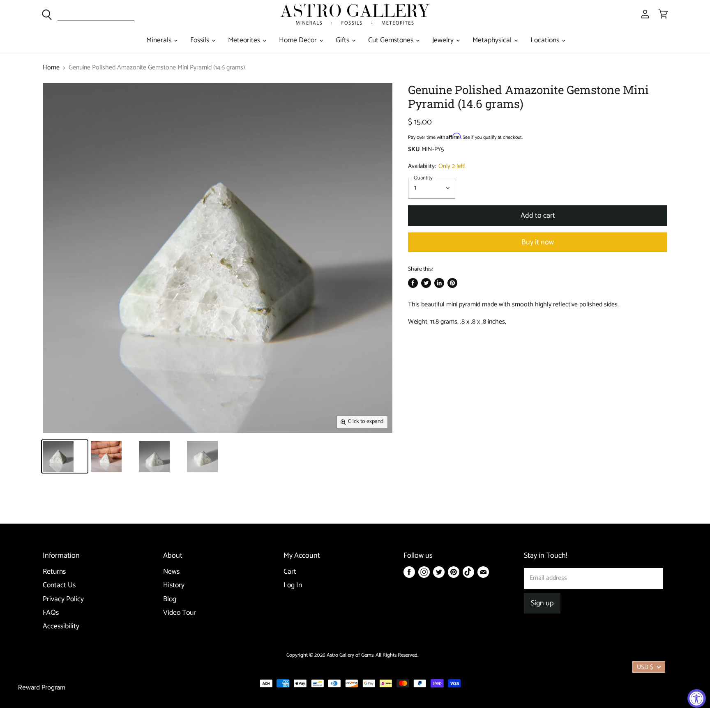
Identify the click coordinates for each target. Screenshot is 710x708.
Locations (545, 40)
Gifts (343, 40)
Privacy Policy (63, 599)
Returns (54, 572)
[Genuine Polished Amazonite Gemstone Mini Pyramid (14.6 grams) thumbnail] (65, 456)
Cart (290, 572)
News (171, 572)
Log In (293, 585)
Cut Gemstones (391, 40)
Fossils (200, 40)
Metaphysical (493, 40)
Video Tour (179, 613)
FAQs (51, 613)
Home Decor (298, 40)
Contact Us (59, 585)
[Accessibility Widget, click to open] (696, 698)
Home (51, 67)
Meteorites (245, 40)
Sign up (542, 603)
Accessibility (61, 626)
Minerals (159, 40)
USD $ (645, 667)
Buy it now (537, 242)
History (173, 585)
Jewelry (443, 40)
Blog (169, 599)
